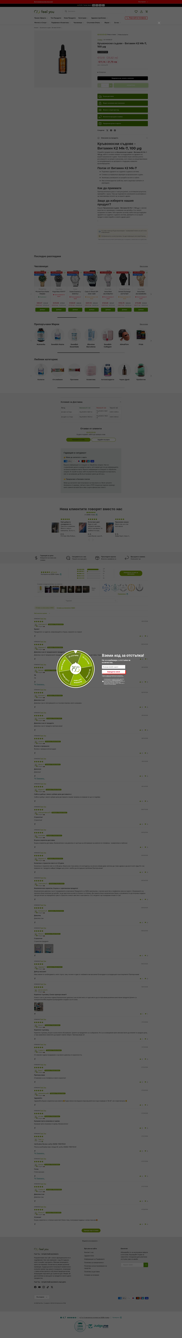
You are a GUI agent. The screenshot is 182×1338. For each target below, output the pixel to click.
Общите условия (116, 680)
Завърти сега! (113, 672)
